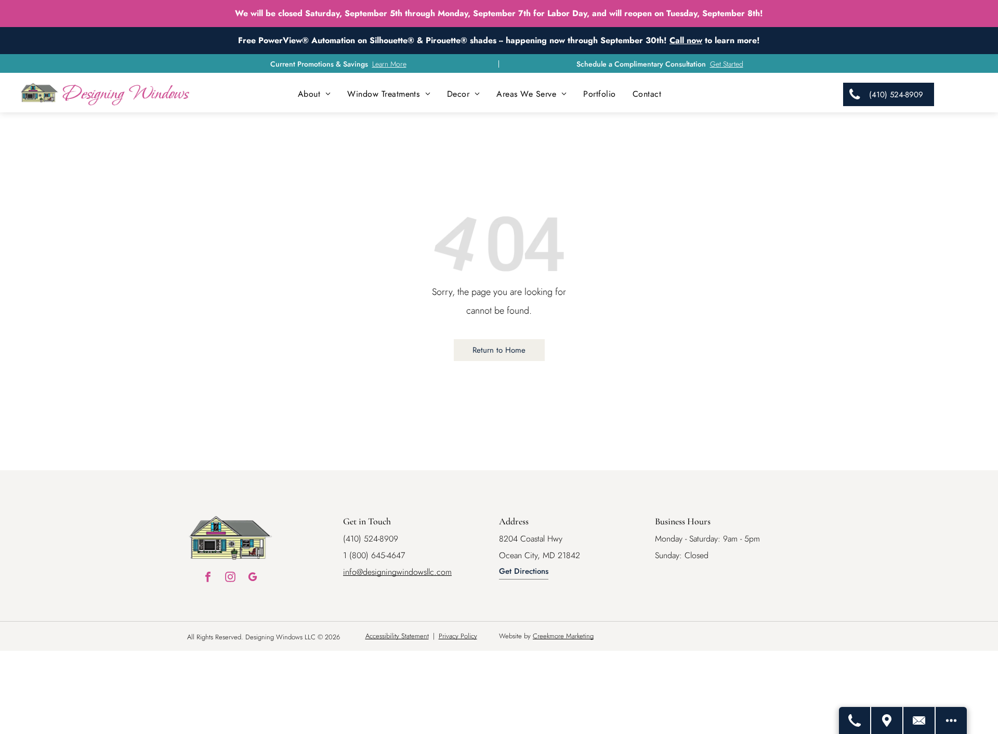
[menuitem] (314, 93)
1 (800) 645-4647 (374, 555)
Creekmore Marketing (563, 636)
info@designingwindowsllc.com (397, 572)
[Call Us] (855, 720)
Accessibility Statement (397, 636)
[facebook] (208, 578)
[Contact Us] (919, 720)
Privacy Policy (458, 636)
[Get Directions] (887, 720)
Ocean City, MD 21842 (539, 555)
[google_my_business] (252, 578)
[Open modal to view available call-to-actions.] (951, 720)
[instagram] (230, 578)
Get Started (726, 64)
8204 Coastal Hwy (530, 539)
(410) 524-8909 (370, 539)
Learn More (389, 64)
